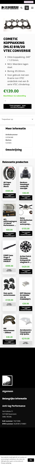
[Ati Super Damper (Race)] (9, 173)
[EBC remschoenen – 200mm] (9, 320)
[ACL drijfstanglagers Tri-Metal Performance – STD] (9, 210)
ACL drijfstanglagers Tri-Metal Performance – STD (10, 223)
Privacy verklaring (6, 463)
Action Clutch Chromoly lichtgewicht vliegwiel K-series (25, 260)
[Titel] (10, 7)
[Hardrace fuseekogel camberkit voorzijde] (25, 173)
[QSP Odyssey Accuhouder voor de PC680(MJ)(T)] (25, 283)
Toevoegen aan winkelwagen (17, 106)
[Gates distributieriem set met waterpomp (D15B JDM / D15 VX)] (25, 209)
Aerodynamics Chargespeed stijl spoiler (25, 332)
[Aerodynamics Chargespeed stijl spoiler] (25, 320)
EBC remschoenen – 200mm (9, 331)
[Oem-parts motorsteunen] (9, 283)
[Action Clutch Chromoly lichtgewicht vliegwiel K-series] (25, 247)
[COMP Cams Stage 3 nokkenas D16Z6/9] (9, 247)
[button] (21, 8)
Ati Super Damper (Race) (7, 184)
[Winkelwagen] (27, 8)
